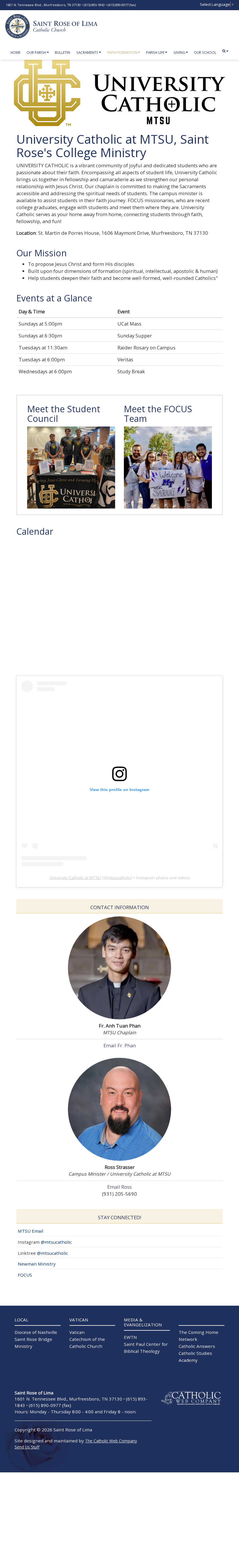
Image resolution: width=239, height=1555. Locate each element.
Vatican (77, 1332)
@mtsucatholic (56, 1242)
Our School (205, 52)
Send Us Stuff (27, 1447)
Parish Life (155, 52)
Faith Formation (122, 52)
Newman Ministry (37, 1264)
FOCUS (25, 1275)
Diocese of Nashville (36, 1332)
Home (15, 52)
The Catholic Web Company (111, 1441)
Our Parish (36, 52)
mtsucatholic (119, 877)
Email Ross (119, 1186)
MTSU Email (30, 1231)
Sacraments (87, 52)
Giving (179, 52)
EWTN (130, 1337)
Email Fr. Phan (119, 1045)
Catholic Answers (197, 1346)
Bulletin (62, 52)
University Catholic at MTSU (75, 877)
